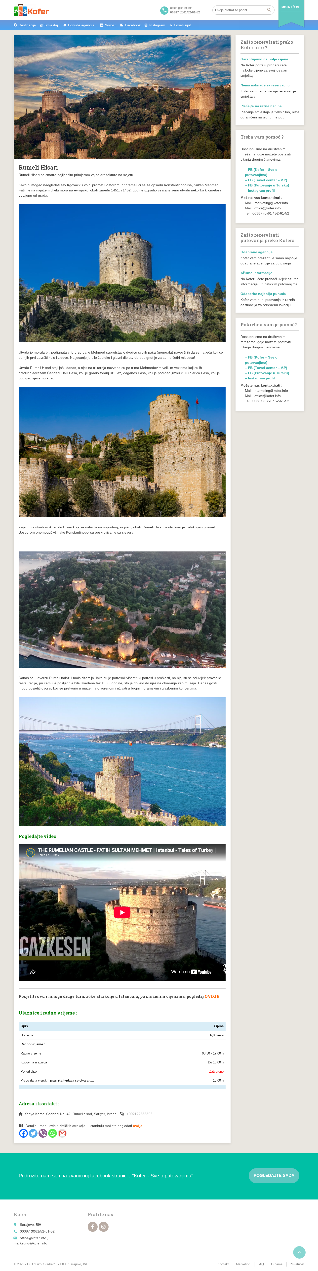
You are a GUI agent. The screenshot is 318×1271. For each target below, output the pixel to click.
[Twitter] (33, 1133)
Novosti (110, 25)
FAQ (260, 1264)
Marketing (243, 1264)
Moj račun (290, 7)
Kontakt (223, 1264)
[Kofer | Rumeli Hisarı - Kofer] (31, 10)
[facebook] (93, 1227)
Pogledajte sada (274, 1175)
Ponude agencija (81, 25)
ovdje (137, 1126)
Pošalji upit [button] (182, 25)
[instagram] (104, 1227)
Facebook (133, 25)
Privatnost (297, 1264)
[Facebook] (23, 1133)
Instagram (157, 25)
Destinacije (27, 25)
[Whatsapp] (52, 1133)
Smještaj (51, 25)
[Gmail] (62, 1133)
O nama (276, 1264)
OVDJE (212, 996)
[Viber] (43, 1133)
